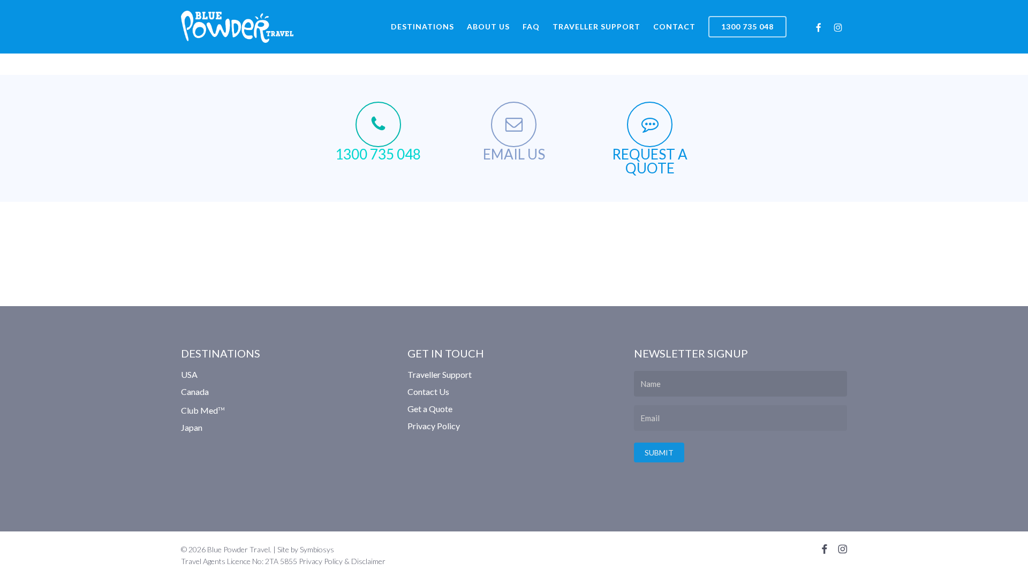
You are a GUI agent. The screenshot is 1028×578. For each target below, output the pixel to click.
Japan (191, 427)
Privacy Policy (433, 426)
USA (189, 375)
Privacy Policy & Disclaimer (342, 561)
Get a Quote (429, 409)
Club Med (203, 410)
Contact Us (428, 391)
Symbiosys (317, 549)
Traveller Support (439, 375)
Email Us (514, 154)
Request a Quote (649, 161)
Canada (195, 391)
